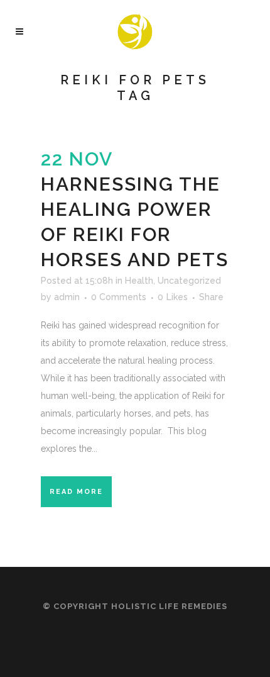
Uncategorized (189, 281)
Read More (76, 492)
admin (67, 297)
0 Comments (118, 297)
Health (139, 281)
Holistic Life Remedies (169, 606)
